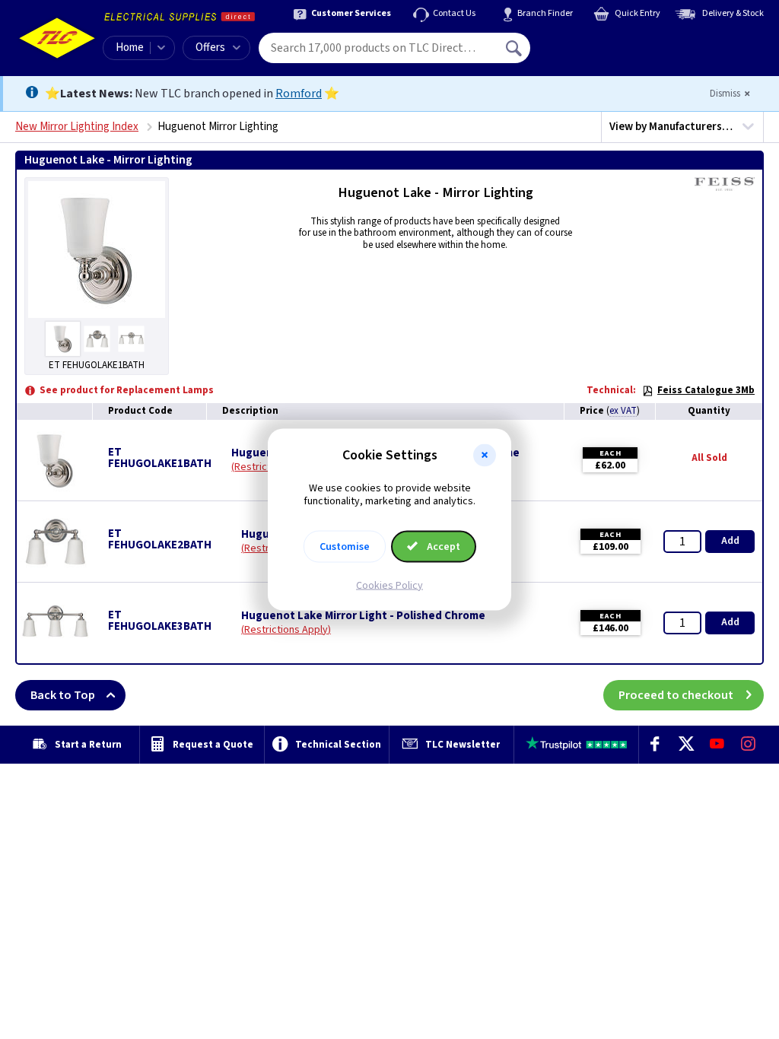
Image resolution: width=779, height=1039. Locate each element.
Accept (442, 546)
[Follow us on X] (685, 745)
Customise (345, 546)
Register (599, 53)
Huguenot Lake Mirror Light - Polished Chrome (363, 616)
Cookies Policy (389, 585)
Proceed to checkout (675, 695)
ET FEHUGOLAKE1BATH (159, 458)
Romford (298, 93)
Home (130, 48)
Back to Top (62, 695)
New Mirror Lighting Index (76, 127)
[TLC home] (57, 38)
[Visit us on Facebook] (654, 745)
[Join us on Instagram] (748, 745)
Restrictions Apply (286, 629)
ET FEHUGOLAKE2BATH (159, 539)
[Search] (515, 48)
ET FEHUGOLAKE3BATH (159, 620)
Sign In (611, 42)
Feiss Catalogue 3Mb (706, 390)
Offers (210, 48)
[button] (484, 455)
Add (730, 540)
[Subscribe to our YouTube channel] (717, 745)
